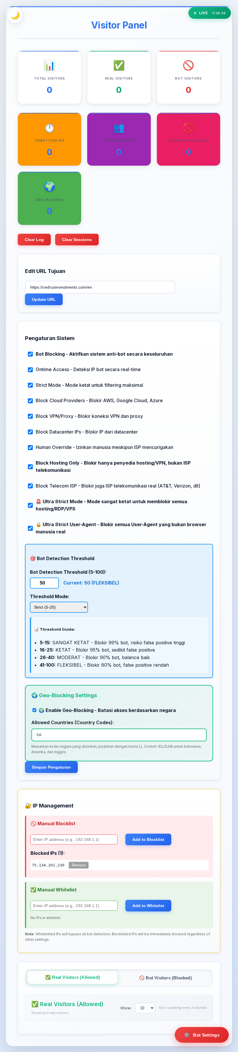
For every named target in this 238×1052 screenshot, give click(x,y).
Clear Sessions (77, 239)
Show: (125, 1008)
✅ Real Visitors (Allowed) (72, 977)
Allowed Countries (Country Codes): (72, 722)
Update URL (44, 299)
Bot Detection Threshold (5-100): (68, 572)
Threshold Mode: (49, 596)
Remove (79, 865)
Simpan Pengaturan (51, 767)
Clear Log (34, 239)
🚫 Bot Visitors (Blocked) (165, 977)
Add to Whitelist (148, 905)
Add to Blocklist (148, 839)
